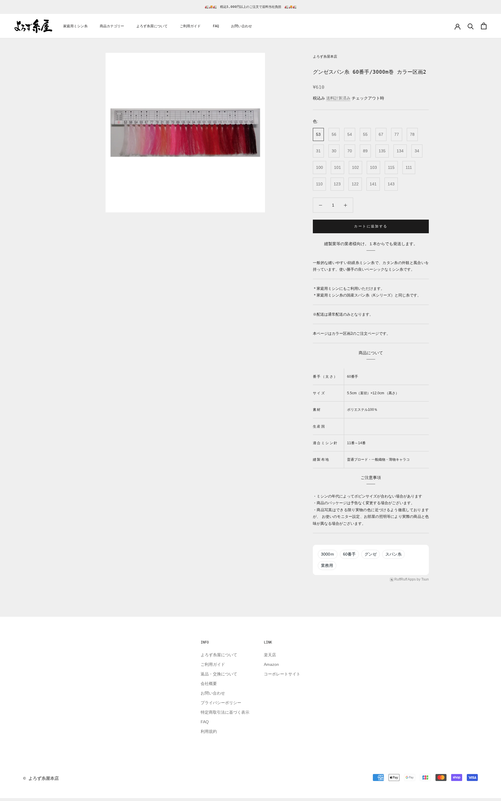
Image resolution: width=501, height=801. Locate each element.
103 (373, 167)
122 (355, 184)
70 (349, 151)
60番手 (349, 554)
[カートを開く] (484, 26)
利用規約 (209, 731)
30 (334, 151)
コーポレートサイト (282, 674)
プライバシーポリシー (221, 702)
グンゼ (370, 554)
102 (355, 167)
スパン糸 (393, 554)
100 (319, 167)
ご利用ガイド (190, 26)
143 (391, 184)
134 (400, 151)
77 (396, 134)
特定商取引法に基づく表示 (225, 712)
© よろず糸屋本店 (41, 778)
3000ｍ (327, 554)
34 (417, 151)
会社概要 (209, 683)
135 (382, 151)
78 (412, 134)
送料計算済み (338, 98)
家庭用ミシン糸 (75, 26)
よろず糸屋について (152, 26)
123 (337, 184)
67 (381, 134)
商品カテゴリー (112, 26)
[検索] (471, 26)
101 (337, 167)
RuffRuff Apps (405, 579)
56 (334, 134)
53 (318, 134)
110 (319, 184)
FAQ (216, 26)
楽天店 (270, 654)
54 (349, 134)
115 (391, 167)
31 (318, 151)
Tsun (425, 579)
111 (409, 167)
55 (365, 134)
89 (365, 151)
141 (373, 184)
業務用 (327, 565)
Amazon (271, 664)
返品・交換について (219, 674)
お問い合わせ (241, 26)
